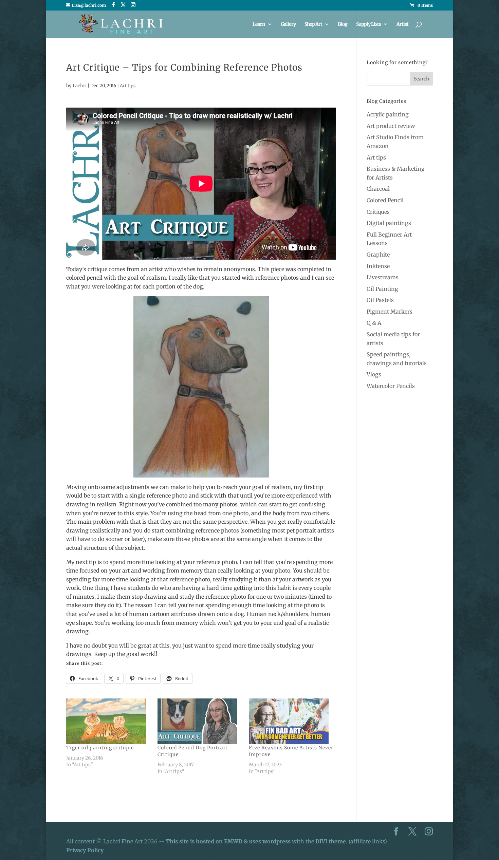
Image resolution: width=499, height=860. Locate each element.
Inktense (378, 266)
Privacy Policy (85, 850)
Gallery (288, 24)
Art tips (127, 86)
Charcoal (378, 188)
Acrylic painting (388, 114)
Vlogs (374, 374)
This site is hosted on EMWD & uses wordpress (228, 841)
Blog (342, 24)
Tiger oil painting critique (100, 748)
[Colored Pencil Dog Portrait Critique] (200, 721)
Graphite (378, 254)
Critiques (378, 211)
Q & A (374, 322)
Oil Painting (382, 288)
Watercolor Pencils (391, 385)
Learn (259, 24)
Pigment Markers (389, 311)
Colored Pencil (385, 200)
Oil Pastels (380, 300)
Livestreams (383, 277)
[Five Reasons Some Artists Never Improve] (291, 721)
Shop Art (313, 24)
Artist (402, 24)
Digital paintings (389, 223)
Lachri (80, 86)
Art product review (391, 126)
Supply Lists (368, 24)
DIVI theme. (332, 841)
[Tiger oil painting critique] (108, 721)
